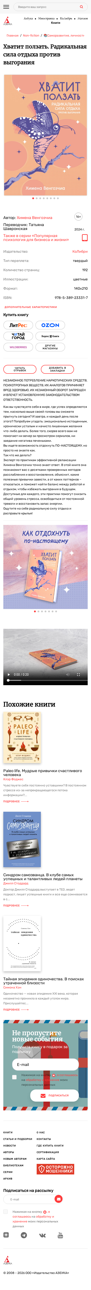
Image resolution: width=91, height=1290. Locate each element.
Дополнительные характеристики (31, 307)
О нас (41, 1132)
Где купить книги (50, 1145)
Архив (7, 1178)
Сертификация (48, 1152)
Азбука (28, 18)
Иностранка (46, 18)
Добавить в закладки (57, 369)
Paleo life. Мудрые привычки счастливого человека (42, 773)
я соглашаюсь (67, 1075)
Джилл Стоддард (15, 883)
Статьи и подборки (17, 1139)
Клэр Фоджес (13, 779)
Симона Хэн (12, 987)
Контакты (44, 1139)
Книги (55, 22)
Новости (9, 1145)
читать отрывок (20, 369)
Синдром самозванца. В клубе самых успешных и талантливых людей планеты (43, 877)
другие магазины (50, 347)
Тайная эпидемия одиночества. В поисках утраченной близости (43, 981)
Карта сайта (46, 1159)
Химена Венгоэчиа (34, 217)
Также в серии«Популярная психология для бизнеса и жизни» (36, 238)
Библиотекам (13, 1165)
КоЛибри (66, 18)
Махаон (83, 18)
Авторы (8, 1152)
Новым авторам (15, 1159)
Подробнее (11, 801)
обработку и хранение (42, 1080)
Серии (8, 1172)
